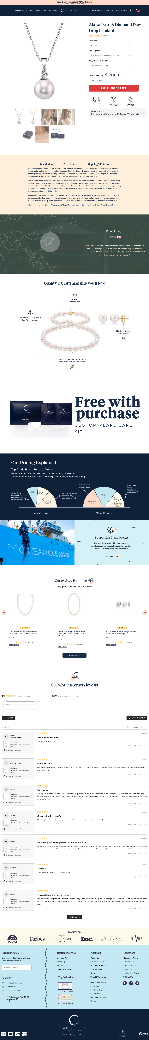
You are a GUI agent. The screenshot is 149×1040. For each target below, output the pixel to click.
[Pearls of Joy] (74, 10)
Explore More (121, 10)
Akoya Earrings (82, 205)
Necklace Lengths (98, 997)
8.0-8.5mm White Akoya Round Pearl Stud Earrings (122, 604)
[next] (144, 612)
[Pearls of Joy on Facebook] (125, 983)
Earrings (29, 10)
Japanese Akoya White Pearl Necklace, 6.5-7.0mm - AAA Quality (74, 604)
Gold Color (93, 41)
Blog (93, 973)
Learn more (109, 556)
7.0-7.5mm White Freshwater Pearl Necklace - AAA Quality (25, 604)
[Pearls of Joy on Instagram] (131, 983)
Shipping (61, 962)
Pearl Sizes (95, 994)
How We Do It (97, 969)
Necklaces (19, 10)
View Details (133, 114)
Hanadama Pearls (130, 958)
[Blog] (137, 983)
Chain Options (94, 51)
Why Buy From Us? (99, 965)
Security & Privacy (65, 969)
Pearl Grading (96, 990)
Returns (60, 965)
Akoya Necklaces (69, 205)
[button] (99, 35)
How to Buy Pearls (98, 982)
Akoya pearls (56, 205)
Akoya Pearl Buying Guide (49, 191)
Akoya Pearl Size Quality (98, 61)
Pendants (53, 10)
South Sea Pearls (130, 969)
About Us (95, 958)
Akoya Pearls (129, 962)
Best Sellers (41, 10)
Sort (128, 727)
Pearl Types (95, 986)
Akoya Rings (94, 205)
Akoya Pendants (107, 205)
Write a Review (139, 718)
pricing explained (95, 80)
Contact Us (62, 958)
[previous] (4, 612)
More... (93, 1001)
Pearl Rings (97, 10)
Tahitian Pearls (129, 965)
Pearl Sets (108, 10)
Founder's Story (97, 962)
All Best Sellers (74, 655)
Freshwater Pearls (131, 973)
